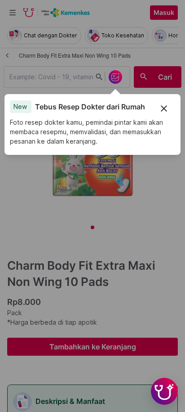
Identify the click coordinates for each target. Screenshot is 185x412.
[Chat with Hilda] (164, 391)
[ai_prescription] (115, 77)
